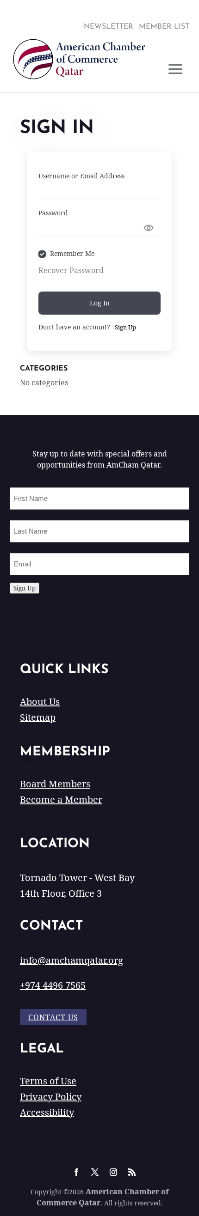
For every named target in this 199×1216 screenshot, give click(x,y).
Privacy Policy (50, 1096)
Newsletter (108, 26)
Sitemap (38, 717)
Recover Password (71, 270)
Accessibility (47, 1112)
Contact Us (53, 1017)
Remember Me (72, 254)
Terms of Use (48, 1081)
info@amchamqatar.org (71, 960)
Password (53, 212)
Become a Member (61, 799)
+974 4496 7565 (53, 985)
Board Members (55, 784)
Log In (100, 302)
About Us (40, 701)
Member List (164, 26)
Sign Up (125, 327)
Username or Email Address (81, 175)
